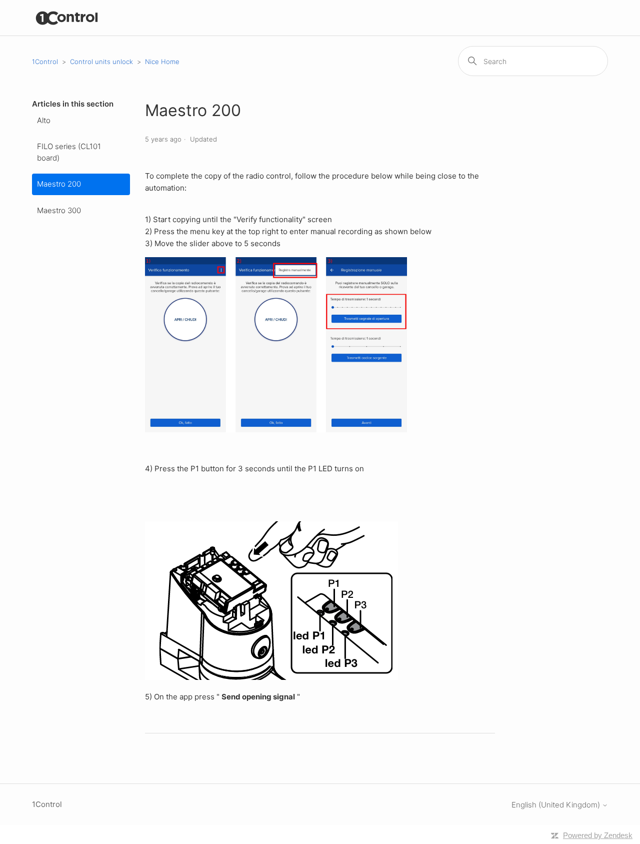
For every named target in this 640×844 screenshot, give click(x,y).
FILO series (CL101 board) (69, 152)
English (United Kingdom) (557, 804)
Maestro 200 (59, 184)
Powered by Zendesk (597, 835)
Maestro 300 (59, 210)
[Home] (67, 18)
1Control (45, 62)
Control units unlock (101, 62)
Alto (43, 120)
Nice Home (162, 62)
